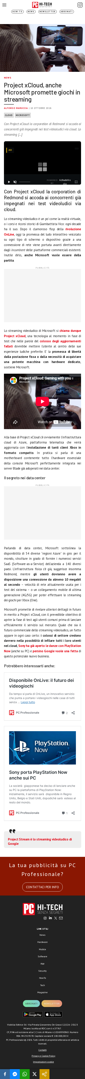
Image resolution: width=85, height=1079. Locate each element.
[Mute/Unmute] (15, 182)
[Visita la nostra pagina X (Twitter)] (55, 918)
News (31, 11)
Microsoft (23, 115)
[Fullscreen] (76, 182)
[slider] (24, 181)
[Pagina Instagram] (80, 5)
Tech (42, 985)
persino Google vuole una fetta (55, 651)
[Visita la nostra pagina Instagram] (45, 918)
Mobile (42, 949)
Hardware (42, 941)
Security (42, 970)
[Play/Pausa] (9, 182)
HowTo (42, 977)
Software (42, 956)
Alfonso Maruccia (16, 108)
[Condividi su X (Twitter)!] (35, 1074)
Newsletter (48, 11)
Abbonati (67, 11)
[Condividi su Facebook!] (5, 1074)
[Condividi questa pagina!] (44, 1074)
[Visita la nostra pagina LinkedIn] (50, 918)
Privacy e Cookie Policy (43, 1055)
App (42, 963)
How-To (17, 11)
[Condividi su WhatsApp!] (25, 1074)
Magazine (42, 992)
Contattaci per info (42, 887)
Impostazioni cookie (43, 1061)
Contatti (42, 1049)
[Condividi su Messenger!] (15, 1074)
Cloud (9, 115)
